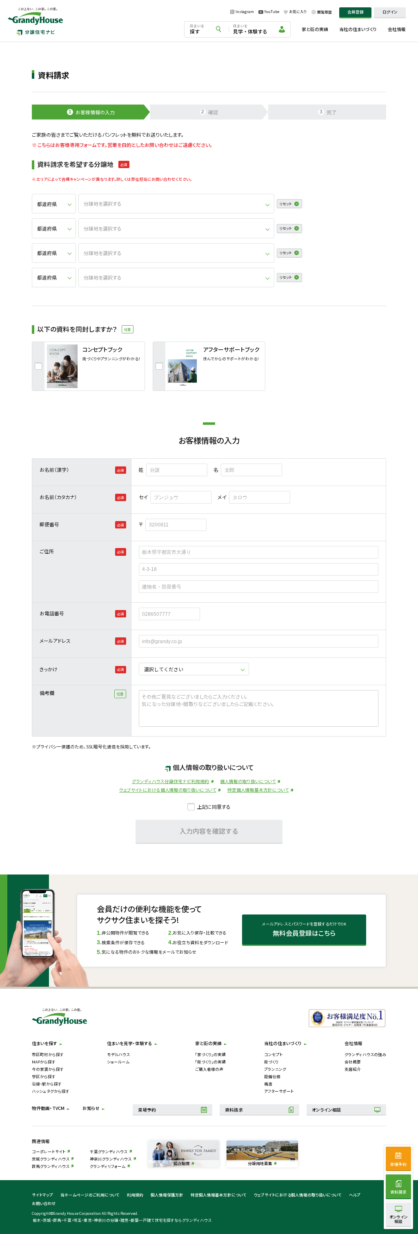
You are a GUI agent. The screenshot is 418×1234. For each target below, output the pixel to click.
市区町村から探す (48, 1054)
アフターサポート (279, 1091)
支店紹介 (353, 1069)
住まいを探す (44, 1043)
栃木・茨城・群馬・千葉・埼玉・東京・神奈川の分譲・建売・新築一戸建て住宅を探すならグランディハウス (122, 1220)
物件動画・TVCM (48, 1108)
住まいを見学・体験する (129, 1043)
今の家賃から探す (48, 1069)
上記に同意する (214, 806)
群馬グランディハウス (50, 1166)
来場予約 (147, 1110)
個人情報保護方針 (167, 1195)
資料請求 (234, 1110)
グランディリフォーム (107, 1166)
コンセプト (273, 1054)
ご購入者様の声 (209, 1069)
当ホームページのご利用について (90, 1195)
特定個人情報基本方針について (258, 790)
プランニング (275, 1069)
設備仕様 (272, 1076)
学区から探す (44, 1076)
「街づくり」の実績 (210, 1062)
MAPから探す (44, 1062)
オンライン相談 (326, 1110)
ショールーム (118, 1062)
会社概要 (353, 1062)
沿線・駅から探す (47, 1084)
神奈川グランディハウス (110, 1159)
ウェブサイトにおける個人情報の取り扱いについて (167, 790)
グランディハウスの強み (365, 1054)
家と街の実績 (315, 29)
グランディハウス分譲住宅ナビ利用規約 (170, 781)
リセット (286, 203)
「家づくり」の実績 (210, 1054)
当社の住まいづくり (358, 29)
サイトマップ (42, 1195)
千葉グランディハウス (108, 1151)
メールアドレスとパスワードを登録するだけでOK (304, 929)
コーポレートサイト (49, 1151)
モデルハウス (118, 1054)
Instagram (245, 12)
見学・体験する (250, 29)
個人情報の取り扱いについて (248, 781)
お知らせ (91, 1108)
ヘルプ (354, 1195)
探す (197, 29)
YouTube (271, 12)
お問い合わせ (44, 1203)
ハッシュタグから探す (50, 1091)
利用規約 (135, 1195)
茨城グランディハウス (50, 1159)
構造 (268, 1084)
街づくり (271, 1062)
